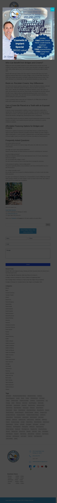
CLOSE (52, 9)
